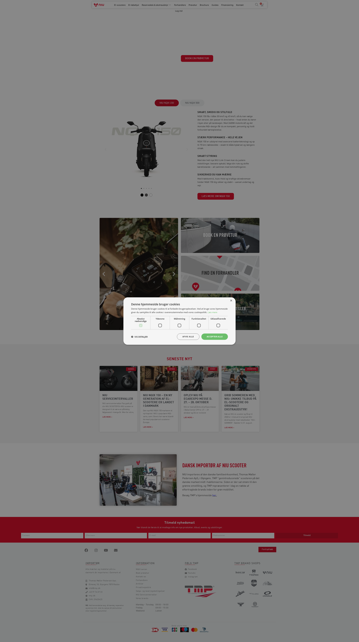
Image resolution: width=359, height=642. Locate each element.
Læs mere (212, 312)
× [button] (231, 300)
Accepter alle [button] (215, 336)
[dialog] (179, 321)
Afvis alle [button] (188, 336)
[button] (139, 336)
